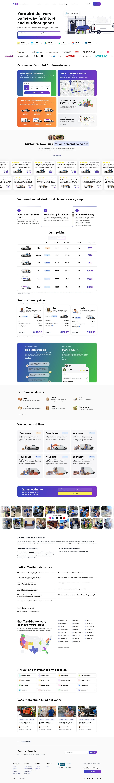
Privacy (19, 778)
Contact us (37, 768)
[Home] (18, 741)
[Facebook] (53, 518)
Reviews (48, 765)
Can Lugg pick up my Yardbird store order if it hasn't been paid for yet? (27, 583)
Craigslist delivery (28, 768)
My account (37, 766)
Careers (47, 766)
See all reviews (57, 155)
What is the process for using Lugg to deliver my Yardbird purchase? (35, 573)
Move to (44, 32)
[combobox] (28, 33)
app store (19, 554)
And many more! (21, 414)
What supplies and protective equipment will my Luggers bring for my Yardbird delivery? (29, 595)
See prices (39, 37)
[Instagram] (50, 518)
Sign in (88, 4)
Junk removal (27, 773)
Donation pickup (27, 771)
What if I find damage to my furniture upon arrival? (72, 589)
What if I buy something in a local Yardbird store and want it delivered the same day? (28, 577)
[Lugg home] (15, 4)
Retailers (54, 4)
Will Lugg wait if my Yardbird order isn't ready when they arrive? (75, 583)
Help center (37, 765)
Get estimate (74, 4)
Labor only (26, 774)
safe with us (67, 109)
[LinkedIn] (97, 778)
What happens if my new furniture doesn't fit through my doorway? (76, 595)
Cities (47, 4)
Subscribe (92, 752)
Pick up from (23, 32)
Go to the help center (34, 611)
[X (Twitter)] (61, 518)
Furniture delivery (28, 766)
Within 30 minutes (38, 92)
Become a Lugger (17, 773)
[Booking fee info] (25, 325)
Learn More (28, 357)
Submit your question (22, 611)
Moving (25, 765)
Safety (36, 770)
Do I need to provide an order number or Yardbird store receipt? (75, 577)
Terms (23, 778)
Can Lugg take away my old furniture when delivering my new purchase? (27, 589)
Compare (15, 768)
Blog (14, 770)
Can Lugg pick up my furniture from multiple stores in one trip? (34, 601)
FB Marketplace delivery (29, 770)
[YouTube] (64, 518)
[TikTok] (57, 518)
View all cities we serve (63, 647)
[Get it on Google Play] (94, 768)
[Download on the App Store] (87, 768)
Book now (96, 4)
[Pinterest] (92, 778)
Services (39, 4)
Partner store (61, 238)
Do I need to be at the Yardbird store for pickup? (71, 573)
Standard (52, 238)
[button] (10, 168)
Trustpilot (31, 552)
